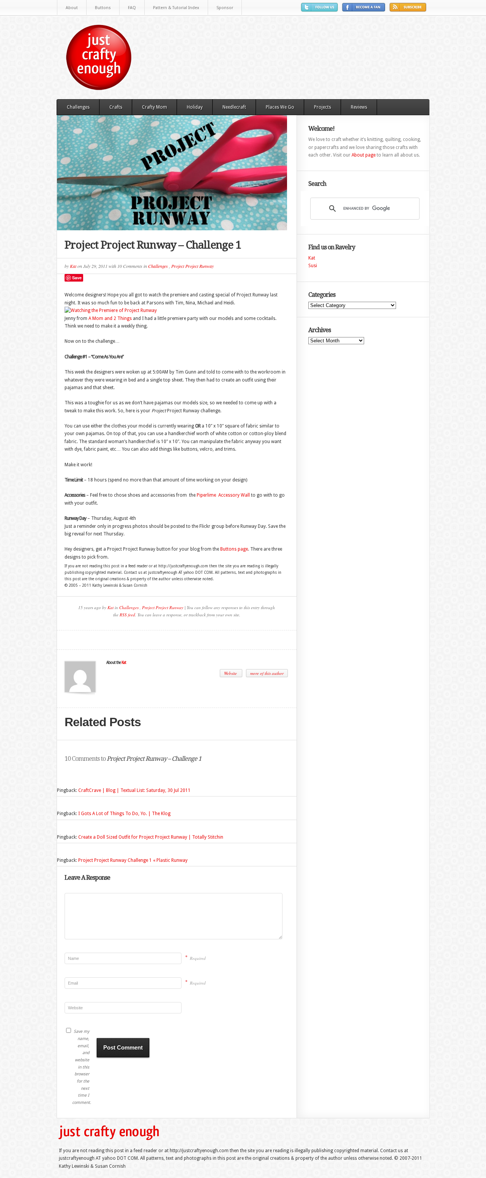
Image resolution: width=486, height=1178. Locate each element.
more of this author (267, 673)
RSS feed (127, 615)
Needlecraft (234, 107)
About (72, 7)
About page (364, 155)
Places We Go (280, 107)
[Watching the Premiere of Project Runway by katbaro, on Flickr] (111, 310)
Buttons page (234, 549)
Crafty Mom (154, 107)
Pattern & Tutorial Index (176, 7)
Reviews (359, 107)
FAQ (132, 7)
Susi (312, 265)
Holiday (195, 107)
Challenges (78, 107)
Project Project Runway (192, 266)
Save (77, 277)
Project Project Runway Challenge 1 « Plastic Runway (133, 860)
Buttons (103, 7)
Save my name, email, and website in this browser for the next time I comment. (80, 1067)
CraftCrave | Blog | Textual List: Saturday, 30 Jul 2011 (134, 790)
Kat (73, 266)
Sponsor (224, 7)
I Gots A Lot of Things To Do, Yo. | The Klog (124, 813)
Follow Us (320, 10)
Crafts (115, 107)
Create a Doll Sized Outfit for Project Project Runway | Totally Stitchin (150, 837)
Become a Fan (364, 10)
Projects (322, 107)
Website (231, 673)
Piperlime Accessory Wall (223, 495)
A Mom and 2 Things (110, 318)
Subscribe (408, 10)
